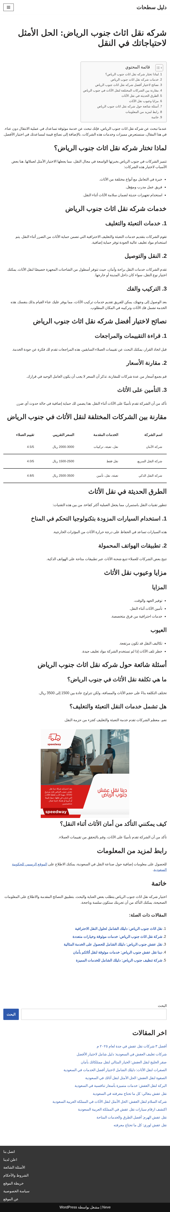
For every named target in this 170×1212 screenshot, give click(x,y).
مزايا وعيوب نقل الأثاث (144, 101)
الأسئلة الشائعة (14, 1167)
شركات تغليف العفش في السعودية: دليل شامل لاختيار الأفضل (122, 1054)
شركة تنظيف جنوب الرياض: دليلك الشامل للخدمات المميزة (119, 960)
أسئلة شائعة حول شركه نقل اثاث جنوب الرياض (128, 106)
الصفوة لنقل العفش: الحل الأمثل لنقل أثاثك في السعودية (126, 1078)
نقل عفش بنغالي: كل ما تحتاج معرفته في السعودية (130, 1093)
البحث (162, 1006)
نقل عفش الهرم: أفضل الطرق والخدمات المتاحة (132, 1117)
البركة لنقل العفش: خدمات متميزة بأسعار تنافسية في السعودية (121, 1086)
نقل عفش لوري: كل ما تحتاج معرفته (140, 1125)
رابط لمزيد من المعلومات (142, 112)
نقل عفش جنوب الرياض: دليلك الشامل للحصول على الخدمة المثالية (113, 944)
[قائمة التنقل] (8, 7)
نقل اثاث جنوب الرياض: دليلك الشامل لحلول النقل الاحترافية (118, 928)
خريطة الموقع (13, 1183)
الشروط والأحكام (16, 1175)
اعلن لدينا (10, 1160)
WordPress (68, 1207)
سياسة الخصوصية (16, 1191)
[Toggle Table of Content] (157, 68)
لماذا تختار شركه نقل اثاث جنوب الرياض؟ (132, 74)
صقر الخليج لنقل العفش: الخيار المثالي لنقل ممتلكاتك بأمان (124, 1062)
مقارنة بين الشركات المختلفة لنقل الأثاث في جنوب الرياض (121, 90)
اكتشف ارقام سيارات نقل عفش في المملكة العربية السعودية (122, 1109)
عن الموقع (11, 1199)
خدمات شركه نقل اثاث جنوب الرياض (135, 79)
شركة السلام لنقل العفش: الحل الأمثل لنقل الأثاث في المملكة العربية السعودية (109, 1101)
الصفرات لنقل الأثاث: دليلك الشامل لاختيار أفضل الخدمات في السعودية (115, 1070)
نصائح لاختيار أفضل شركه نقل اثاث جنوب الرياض (127, 85)
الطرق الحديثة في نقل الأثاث (140, 95)
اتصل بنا (9, 1152)
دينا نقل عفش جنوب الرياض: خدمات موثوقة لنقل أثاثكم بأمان (117, 952)
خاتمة (155, 117)
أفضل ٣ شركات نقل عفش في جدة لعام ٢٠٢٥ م (132, 1046)
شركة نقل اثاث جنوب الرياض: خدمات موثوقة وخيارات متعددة (117, 936)
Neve (106, 1207)
